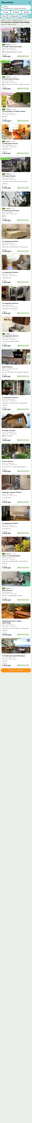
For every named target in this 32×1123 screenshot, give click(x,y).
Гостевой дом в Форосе (10, 79)
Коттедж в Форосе (9, 176)
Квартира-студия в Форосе (12, 492)
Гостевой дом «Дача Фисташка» (13, 656)
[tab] (13, 41)
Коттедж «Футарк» (9, 430)
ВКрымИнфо (7, 2)
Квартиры (25, 16)
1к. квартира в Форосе (10, 143)
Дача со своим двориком (11, 556)
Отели (4, 16)
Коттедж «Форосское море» (12, 47)
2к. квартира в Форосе (10, 241)
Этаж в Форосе (7, 461)
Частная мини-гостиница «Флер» (13, 111)
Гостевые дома (14, 16)
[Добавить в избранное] (28, 29)
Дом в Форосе (7, 367)
